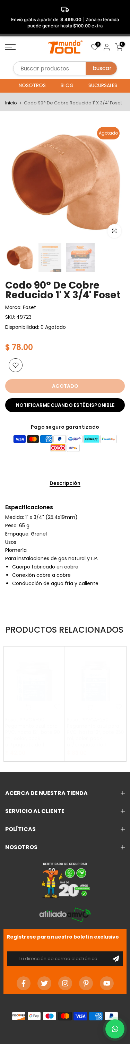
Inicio (11, 103)
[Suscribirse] (116, 959)
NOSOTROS (32, 85)
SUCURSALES (102, 85)
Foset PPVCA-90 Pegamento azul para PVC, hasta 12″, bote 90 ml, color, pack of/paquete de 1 (32, 732)
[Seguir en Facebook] (24, 983)
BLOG (67, 85)
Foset (29, 307)
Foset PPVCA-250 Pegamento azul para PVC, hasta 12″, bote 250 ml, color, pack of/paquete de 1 (95, 732)
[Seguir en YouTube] (107, 983)
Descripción (65, 483)
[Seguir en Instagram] (65, 983)
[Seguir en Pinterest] (86, 983)
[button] (114, 1028)
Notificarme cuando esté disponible (65, 405)
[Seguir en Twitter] (44, 983)
